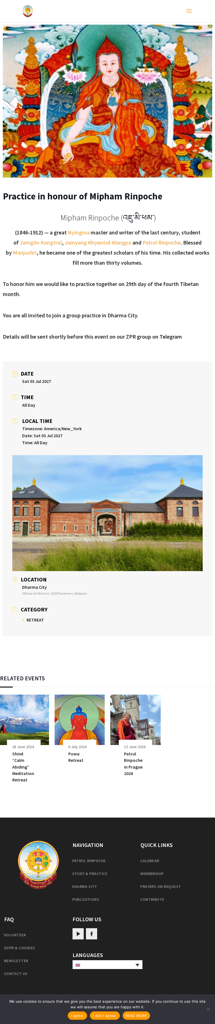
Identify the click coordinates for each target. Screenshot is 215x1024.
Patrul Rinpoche (161, 242)
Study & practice (90, 873)
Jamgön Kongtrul (41, 242)
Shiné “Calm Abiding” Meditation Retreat (23, 767)
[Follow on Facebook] (91, 933)
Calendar (149, 860)
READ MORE (136, 1015)
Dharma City (84, 886)
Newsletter (16, 960)
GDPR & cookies (19, 947)
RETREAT (35, 620)
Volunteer (15, 934)
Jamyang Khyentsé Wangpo (98, 242)
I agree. (77, 1015)
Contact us (16, 973)
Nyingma (79, 232)
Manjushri (25, 252)
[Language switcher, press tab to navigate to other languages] (107, 964)
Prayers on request (160, 886)
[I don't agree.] (208, 1009)
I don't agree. (105, 1015)
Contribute (152, 899)
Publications (85, 899)
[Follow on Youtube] (78, 933)
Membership (152, 873)
